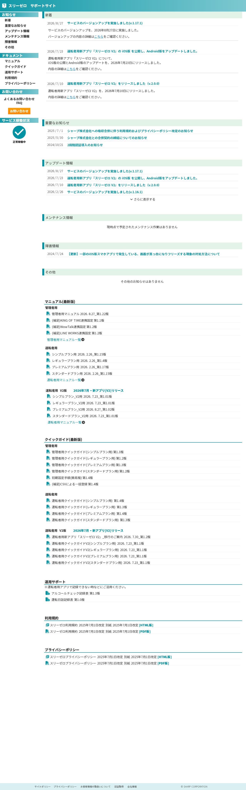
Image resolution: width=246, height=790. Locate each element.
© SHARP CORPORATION (194, 786)
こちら (98, 36)
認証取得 (119, 786)
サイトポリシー (43, 786)
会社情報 (132, 786)
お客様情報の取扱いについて (96, 786)
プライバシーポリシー (65, 786)
